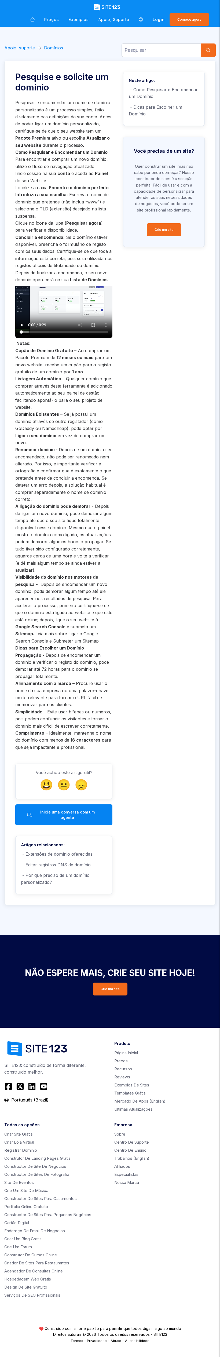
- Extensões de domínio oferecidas (57, 854)
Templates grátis (130, 1093)
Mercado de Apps (140, 1101)
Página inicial (126, 1052)
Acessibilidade (137, 1340)
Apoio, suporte (113, 19)
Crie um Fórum (18, 1246)
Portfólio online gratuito (26, 1206)
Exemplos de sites (131, 1085)
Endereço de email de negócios (34, 1230)
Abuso (116, 1340)
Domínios (53, 47)
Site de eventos (19, 1182)
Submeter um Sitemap (76, 641)
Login (159, 19)
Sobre (119, 1134)
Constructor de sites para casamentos (40, 1198)
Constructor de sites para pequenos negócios (47, 1214)
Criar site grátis (18, 1134)
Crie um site (164, 230)
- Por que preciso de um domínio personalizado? (55, 879)
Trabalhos (131, 1158)
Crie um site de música (26, 1190)
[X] (20, 1086)
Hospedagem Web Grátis (27, 1279)
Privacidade (97, 1340)
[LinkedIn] (32, 1086)
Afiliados (122, 1166)
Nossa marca (126, 1182)
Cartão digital (16, 1222)
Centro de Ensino (130, 1150)
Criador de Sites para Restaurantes (36, 1262)
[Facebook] (9, 1086)
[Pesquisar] (208, 50)
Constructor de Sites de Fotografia (36, 1174)
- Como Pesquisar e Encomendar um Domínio (163, 93)
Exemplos (79, 19)
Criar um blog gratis (23, 1238)
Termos (77, 1340)
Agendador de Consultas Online (33, 1271)
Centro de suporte (131, 1142)
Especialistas (126, 1174)
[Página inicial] (32, 19)
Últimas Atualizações (133, 1109)
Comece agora (189, 19)
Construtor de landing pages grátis (37, 1158)
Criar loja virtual (19, 1142)
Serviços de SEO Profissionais (32, 1295)
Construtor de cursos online (30, 1254)
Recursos (123, 1068)
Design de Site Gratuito (25, 1287)
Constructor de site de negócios (35, 1166)
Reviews (122, 1076)
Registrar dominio (20, 1150)
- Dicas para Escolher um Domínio (155, 110)
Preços (51, 19)
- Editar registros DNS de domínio (56, 864)
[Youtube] (43, 1086)
